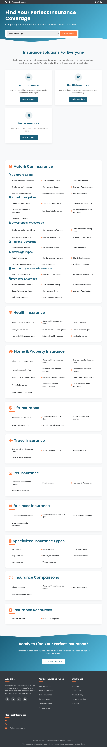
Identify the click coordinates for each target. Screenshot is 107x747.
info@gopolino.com (18, 2)
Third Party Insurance (81, 264)
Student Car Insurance (82, 237)
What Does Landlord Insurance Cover (50, 385)
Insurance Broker (18, 618)
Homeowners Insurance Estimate (52, 370)
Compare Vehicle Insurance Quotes (53, 587)
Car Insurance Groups (51, 291)
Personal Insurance (80, 556)
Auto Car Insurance (19, 258)
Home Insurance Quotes (21, 370)
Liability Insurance (80, 549)
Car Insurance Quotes (51, 187)
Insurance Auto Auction (82, 291)
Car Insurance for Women (52, 230)
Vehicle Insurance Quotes (22, 595)
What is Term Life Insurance (53, 425)
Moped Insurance (18, 556)
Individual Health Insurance (53, 336)
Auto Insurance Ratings (52, 285)
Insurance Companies (51, 618)
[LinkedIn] (101, 2)
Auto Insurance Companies (22, 285)
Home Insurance (45, 695)
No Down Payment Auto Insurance (82, 211)
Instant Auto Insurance (21, 274)
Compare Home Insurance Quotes (53, 361)
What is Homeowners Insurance (81, 385)
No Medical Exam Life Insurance (81, 417)
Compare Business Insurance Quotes (54, 515)
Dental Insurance (79, 322)
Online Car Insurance (20, 297)
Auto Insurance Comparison (23, 181)
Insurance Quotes (80, 193)
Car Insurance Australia (21, 248)
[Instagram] (98, 2)
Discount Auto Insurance (82, 203)
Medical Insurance (80, 336)
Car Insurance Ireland (51, 248)
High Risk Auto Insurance (21, 237)
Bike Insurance (17, 549)
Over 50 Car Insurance (51, 237)
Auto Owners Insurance (82, 285)
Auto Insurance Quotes (52, 181)
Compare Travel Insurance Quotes (22, 450)
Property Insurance (19, 385)
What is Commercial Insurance (20, 524)
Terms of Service (79, 699)
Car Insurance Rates (20, 218)
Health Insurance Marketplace (54, 330)
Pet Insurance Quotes (20, 490)
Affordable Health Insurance (23, 322)
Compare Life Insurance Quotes (52, 417)
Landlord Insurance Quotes (83, 377)
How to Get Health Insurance (23, 336)
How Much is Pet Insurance (83, 483)
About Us (75, 686)
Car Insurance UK (79, 248)
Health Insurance (46, 690)
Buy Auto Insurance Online (22, 291)
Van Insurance (17, 562)
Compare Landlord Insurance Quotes (84, 361)
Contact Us (76, 690)
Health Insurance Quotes (82, 330)
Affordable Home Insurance (23, 361)
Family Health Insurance (21, 330)
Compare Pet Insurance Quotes (21, 483)
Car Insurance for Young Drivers (82, 230)
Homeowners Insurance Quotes (82, 370)
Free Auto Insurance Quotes (53, 193)
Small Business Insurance (82, 516)
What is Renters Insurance (22, 392)
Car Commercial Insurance (53, 258)
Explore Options (28, 99)
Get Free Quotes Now (53, 661)
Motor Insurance (49, 264)
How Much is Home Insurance (23, 377)
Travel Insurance (79, 450)
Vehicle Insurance (49, 562)
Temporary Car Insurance (83, 274)
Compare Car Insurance (21, 193)
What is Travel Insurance (21, 458)
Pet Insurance (44, 708)
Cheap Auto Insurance (21, 203)
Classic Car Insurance (81, 258)
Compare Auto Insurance (83, 187)
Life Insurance (44, 699)
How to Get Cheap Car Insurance (21, 211)
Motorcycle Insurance (51, 556)
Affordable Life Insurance (21, 418)
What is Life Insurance (20, 425)
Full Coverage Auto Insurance (23, 264)
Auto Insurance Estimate (52, 297)
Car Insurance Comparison (22, 187)
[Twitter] (95, 2)
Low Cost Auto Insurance (52, 211)
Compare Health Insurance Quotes (53, 322)
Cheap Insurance (18, 587)
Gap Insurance (48, 549)
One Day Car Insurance (52, 274)
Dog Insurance (48, 483)
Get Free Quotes (67, 33)
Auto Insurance (45, 686)
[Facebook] (92, 2)
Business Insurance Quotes (22, 516)
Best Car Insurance (80, 181)
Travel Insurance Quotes (52, 450)
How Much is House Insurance (54, 377)
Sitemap (75, 703)
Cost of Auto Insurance (52, 203)
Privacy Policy (77, 695)
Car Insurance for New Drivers (23, 230)
